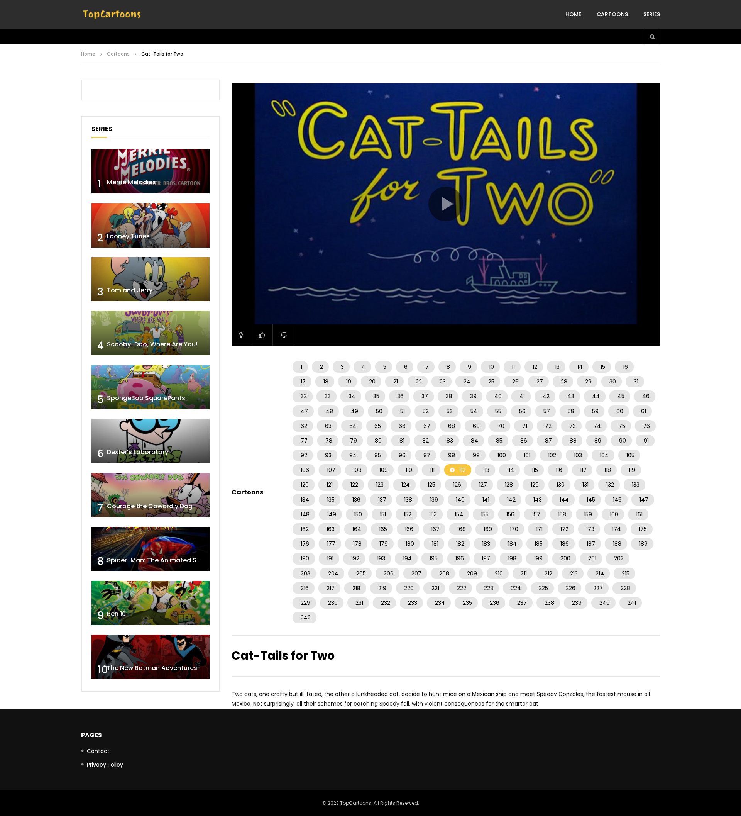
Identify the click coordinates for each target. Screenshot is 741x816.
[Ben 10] (150, 603)
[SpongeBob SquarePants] (150, 387)
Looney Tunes (128, 236)
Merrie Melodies (131, 182)
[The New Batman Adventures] (150, 657)
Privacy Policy (105, 764)
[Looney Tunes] (150, 225)
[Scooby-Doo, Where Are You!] (150, 333)
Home (573, 14)
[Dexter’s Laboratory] (150, 441)
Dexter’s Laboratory (137, 452)
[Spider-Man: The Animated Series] (150, 549)
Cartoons (612, 14)
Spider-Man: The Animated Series (159, 560)
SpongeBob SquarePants (146, 398)
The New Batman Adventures (152, 667)
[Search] (652, 36)
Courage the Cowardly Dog (150, 506)
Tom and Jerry (129, 290)
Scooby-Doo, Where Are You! (152, 344)
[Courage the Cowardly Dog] (150, 495)
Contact (98, 751)
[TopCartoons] (112, 14)
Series (651, 14)
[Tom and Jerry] (150, 279)
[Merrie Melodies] (150, 171)
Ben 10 (116, 613)
